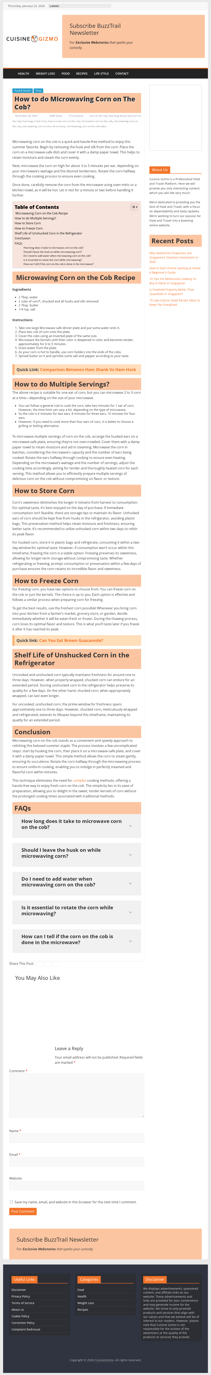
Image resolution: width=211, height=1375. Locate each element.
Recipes (82, 73)
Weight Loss (45, 73)
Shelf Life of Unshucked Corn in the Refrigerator (48, 233)
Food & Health (22, 90)
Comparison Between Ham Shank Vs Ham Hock (88, 369)
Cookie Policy (20, 1316)
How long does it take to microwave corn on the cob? (53, 247)
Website (15, 1178)
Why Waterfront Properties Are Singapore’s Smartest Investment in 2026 (173, 257)
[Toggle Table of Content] (132, 206)
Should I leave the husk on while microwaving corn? (52, 252)
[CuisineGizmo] (10, 74)
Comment (18, 1071)
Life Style (101, 73)
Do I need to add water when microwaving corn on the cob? (57, 255)
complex (79, 780)
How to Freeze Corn (29, 228)
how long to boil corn (34, 121)
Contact (122, 73)
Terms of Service (23, 1303)
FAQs (18, 243)
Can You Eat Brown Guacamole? (71, 640)
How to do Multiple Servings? (36, 218)
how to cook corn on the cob (64, 121)
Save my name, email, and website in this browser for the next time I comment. (76, 1202)
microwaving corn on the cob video (86, 126)
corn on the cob (98, 116)
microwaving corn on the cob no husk (43, 126)
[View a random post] (201, 74)
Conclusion (22, 238)
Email (14, 1154)
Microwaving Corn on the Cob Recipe (42, 213)
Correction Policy (23, 1323)
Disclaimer (19, 1290)
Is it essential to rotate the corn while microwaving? (52, 260)
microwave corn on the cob (96, 121)
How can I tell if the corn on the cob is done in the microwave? (58, 264)
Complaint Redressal (26, 1329)
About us (18, 1310)
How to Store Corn (28, 223)
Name (15, 1131)
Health (23, 73)
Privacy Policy (21, 1296)
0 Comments (75, 116)
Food (66, 73)
